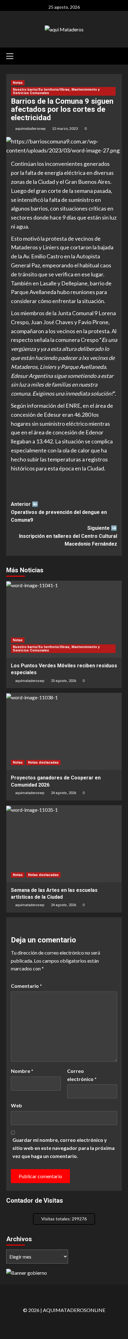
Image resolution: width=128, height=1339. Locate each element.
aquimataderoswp (30, 128)
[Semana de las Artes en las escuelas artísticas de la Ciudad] (64, 843)
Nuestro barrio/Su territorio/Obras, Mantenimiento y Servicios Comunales (56, 91)
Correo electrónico (82, 1075)
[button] (12, 55)
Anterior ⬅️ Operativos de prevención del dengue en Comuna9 (59, 512)
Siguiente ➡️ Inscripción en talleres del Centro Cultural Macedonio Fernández (68, 536)
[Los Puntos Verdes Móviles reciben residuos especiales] (64, 619)
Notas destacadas (43, 762)
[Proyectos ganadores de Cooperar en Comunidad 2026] (64, 731)
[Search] (118, 55)
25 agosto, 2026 (63, 681)
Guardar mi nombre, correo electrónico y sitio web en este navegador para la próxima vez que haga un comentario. (63, 1148)
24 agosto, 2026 (63, 793)
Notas (18, 83)
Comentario (26, 986)
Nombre (22, 1071)
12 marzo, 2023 (65, 128)
